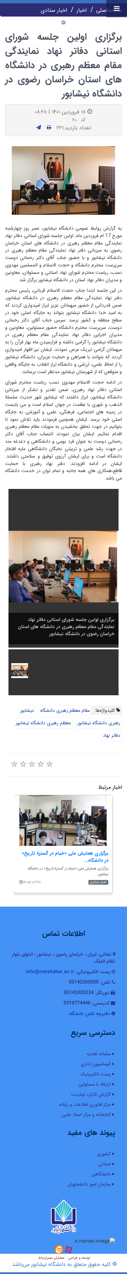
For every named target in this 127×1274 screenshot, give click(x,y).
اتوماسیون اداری (96, 1064)
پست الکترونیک (95, 1074)
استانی (104, 1164)
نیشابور (27, 710)
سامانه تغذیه (99, 1054)
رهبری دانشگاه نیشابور (98, 723)
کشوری (104, 1154)
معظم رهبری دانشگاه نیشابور (43, 723)
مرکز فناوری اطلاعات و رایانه (85, 1104)
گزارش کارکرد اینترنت (91, 1094)
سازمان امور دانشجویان (89, 1184)
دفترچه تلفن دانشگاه (89, 1013)
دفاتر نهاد (111, 735)
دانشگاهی (101, 1174)
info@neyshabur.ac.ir (50, 972)
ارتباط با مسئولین (94, 1084)
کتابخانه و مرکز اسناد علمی (86, 1114)
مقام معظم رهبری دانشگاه (65, 710)
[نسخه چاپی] (49, 127)
